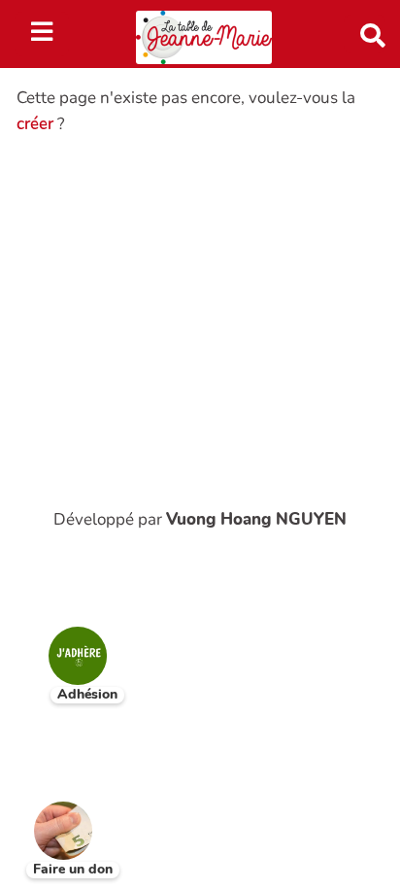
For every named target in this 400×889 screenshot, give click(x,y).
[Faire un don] (48, 816)
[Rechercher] (364, 33)
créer (35, 124)
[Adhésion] (63, 641)
